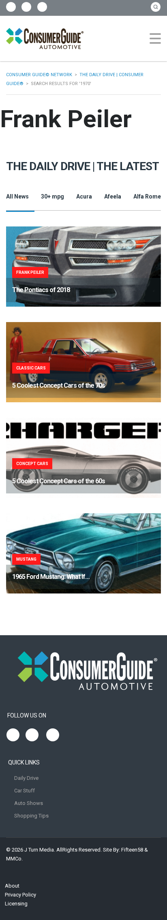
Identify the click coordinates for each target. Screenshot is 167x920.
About (12, 886)
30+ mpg (52, 196)
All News (17, 196)
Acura (84, 196)
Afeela (112, 196)
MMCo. (14, 859)
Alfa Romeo (149, 196)
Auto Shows (28, 803)
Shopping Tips (31, 816)
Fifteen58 (132, 850)
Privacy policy (20, 895)
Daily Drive (26, 778)
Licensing (16, 904)
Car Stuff (24, 791)
